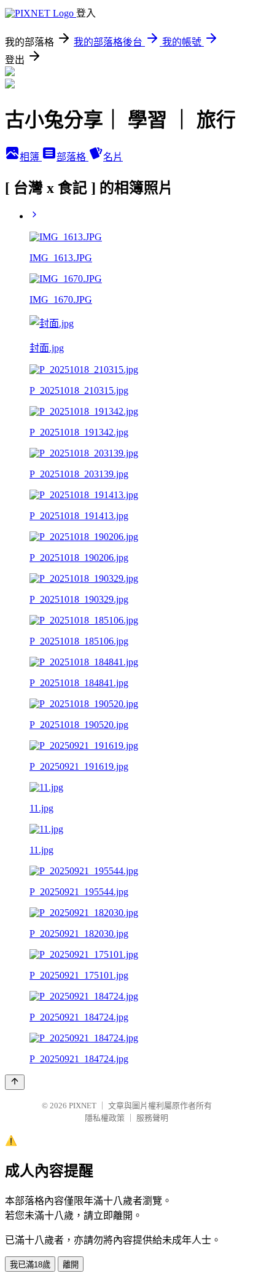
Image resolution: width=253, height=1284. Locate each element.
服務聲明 (152, 1117)
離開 (71, 1264)
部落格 (72, 157)
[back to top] (15, 1082)
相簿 (31, 157)
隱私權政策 (105, 1117)
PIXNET (82, 1105)
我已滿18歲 (30, 1264)
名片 (113, 157)
